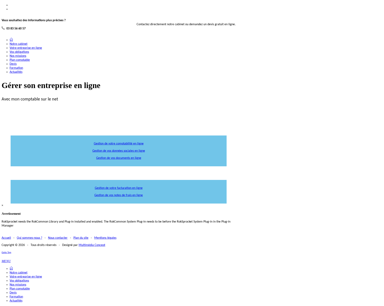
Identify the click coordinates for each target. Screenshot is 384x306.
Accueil (6, 238)
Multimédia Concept (92, 245)
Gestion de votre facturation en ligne (119, 188)
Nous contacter (58, 238)
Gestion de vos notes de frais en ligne (118, 195)
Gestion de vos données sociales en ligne (118, 150)
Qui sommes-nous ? (29, 238)
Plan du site (80, 238)
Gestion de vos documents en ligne (118, 158)
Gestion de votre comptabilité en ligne (119, 143)
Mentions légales (105, 238)
